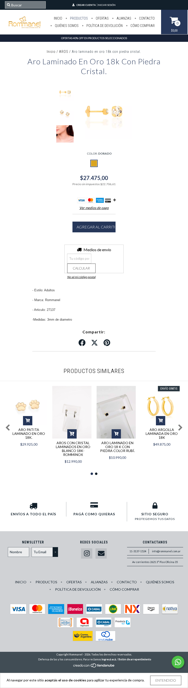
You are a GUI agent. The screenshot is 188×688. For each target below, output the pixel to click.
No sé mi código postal (81, 277)
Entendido (165, 680)
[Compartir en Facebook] (82, 343)
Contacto (146, 18)
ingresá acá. (109, 659)
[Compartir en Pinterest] (107, 343)
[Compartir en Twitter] (94, 343)
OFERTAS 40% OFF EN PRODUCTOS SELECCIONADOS (94, 38)
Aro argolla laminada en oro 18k (162, 434)
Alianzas (123, 18)
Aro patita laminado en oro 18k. (28, 434)
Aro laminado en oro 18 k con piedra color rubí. (117, 447)
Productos (78, 18)
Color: (99, 153)
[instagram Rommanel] (86, 553)
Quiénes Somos (66, 26)
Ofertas (102, 18)
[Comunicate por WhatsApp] (178, 662)
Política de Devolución (104, 26)
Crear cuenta (86, 4)
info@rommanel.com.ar (166, 551)
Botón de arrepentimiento (134, 659)
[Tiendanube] (94, 666)
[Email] (101, 553)
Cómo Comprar (142, 26)
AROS (63, 52)
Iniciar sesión (107, 4)
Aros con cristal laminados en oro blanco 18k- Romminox (73, 449)
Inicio (58, 18)
